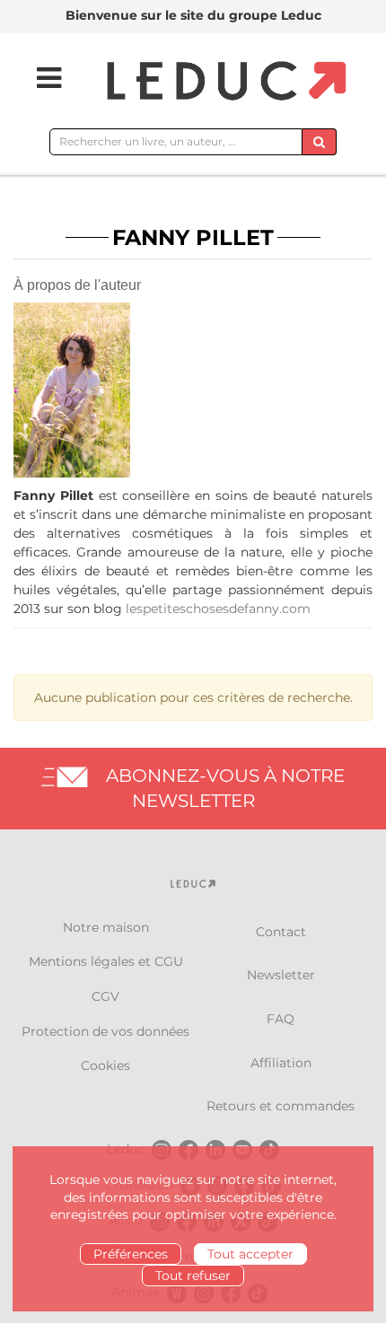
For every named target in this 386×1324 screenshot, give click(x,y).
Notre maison (106, 927)
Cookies (105, 1065)
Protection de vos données (105, 1031)
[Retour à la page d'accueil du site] (224, 82)
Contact (281, 932)
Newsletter (281, 975)
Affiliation (280, 1063)
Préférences (130, 1254)
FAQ (280, 1019)
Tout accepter (250, 1254)
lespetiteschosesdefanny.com (218, 609)
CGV (105, 996)
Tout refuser (193, 1275)
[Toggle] (37, 78)
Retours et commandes (280, 1106)
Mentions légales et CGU (106, 961)
